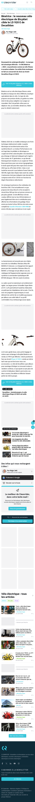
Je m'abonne (17, 779)
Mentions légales (15, 788)
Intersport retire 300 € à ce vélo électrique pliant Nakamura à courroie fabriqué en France (24, 713)
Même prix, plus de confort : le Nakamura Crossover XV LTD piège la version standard (24, 689)
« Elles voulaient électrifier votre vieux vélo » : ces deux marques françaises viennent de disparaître (24, 642)
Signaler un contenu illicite (15, 793)
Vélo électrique (11, 13)
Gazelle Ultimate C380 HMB (19, 207)
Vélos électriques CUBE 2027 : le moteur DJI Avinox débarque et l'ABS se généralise (24, 725)
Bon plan (10, 600)
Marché (18, 705)
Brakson (8, 797)
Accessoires (19, 681)
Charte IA (4, 793)
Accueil (3, 13)
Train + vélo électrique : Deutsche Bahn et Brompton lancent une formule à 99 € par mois (23, 608)
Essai (16, 600)
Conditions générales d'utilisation (21, 790)
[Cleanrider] (8, 2)
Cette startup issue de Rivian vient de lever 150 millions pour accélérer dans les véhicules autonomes (24, 631)
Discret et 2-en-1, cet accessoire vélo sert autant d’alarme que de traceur (23, 677)
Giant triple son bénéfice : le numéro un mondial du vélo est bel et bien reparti (24, 701)
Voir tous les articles (17, 736)
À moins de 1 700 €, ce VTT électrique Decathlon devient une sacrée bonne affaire (24, 654)
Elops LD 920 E (16, 359)
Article (4, 600)
